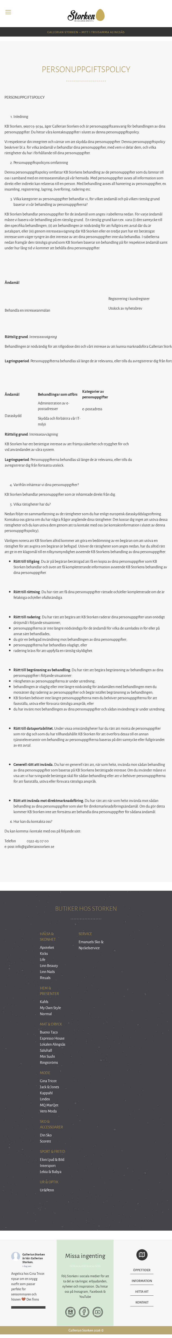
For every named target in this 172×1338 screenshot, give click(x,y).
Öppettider (141, 1270)
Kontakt (141, 1302)
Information (142, 1281)
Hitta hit (141, 1291)
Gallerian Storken (33, 1254)
